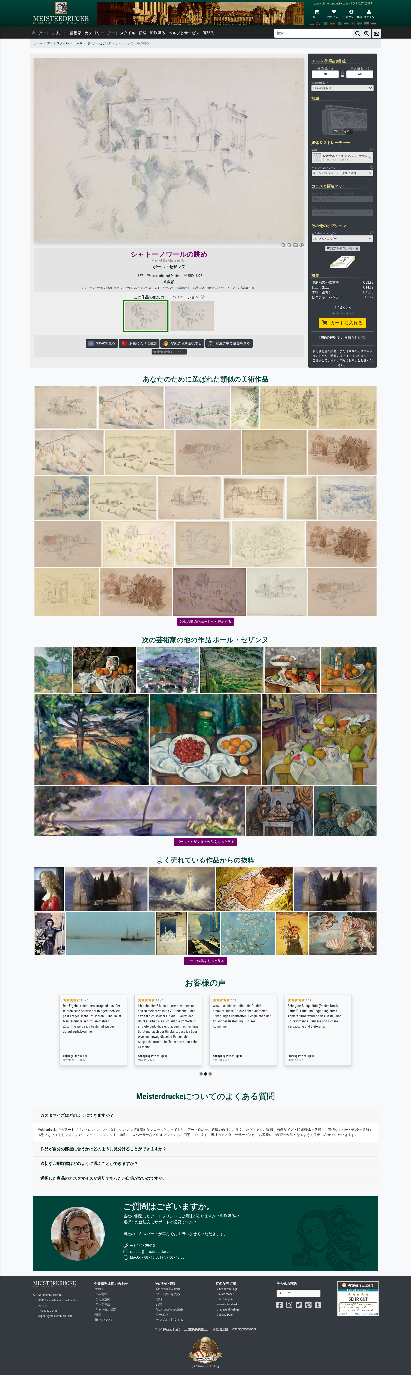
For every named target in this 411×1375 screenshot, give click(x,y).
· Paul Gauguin (224, 1299)
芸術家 (75, 33)
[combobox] (342, 88)
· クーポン (161, 1315)
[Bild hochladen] (376, 33)
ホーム (37, 43)
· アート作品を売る (167, 1294)
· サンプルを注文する (169, 1320)
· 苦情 (97, 1315)
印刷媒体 (157, 33)
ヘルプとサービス (184, 33)
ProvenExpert (84, 1056)
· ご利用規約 (102, 1299)
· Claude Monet (225, 1294)
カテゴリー (94, 33)
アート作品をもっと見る (205, 961)
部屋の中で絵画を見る (231, 343)
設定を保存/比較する (344, 248)
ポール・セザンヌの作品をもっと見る (205, 842)
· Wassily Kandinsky (227, 1304)
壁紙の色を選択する (185, 343)
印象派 (77, 43)
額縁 (142, 33)
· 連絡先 (99, 1289)
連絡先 (208, 33)
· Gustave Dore (224, 1315)
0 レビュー (177, 352)
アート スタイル (121, 33)
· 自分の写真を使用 (167, 1289)
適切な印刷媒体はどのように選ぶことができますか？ (89, 1163)
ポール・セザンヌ (99, 43)
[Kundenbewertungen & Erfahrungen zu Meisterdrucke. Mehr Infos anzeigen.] (358, 1298)
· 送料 (158, 1299)
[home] (33, 33)
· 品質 (158, 1304)
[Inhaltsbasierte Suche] (366, 33)
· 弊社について (103, 1320)
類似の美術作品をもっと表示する (205, 621)
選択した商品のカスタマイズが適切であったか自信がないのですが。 (103, 1178)
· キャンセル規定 (105, 1309)
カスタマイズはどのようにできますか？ (77, 1115)
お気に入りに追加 (142, 343)
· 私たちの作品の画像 (169, 1309)
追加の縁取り (319, 82)
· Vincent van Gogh (227, 1289)
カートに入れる (345, 322)
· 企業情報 (100, 1294)
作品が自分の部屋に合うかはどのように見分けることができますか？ (103, 1148)
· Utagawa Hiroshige (227, 1309)
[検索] (357, 33)
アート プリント (52, 33)
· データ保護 (102, 1304)
